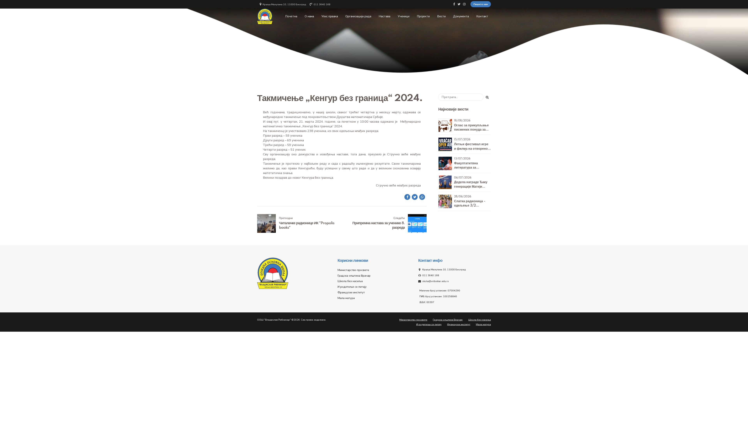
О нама (309, 16)
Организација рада (358, 16)
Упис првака (329, 16)
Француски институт (351, 292)
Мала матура (346, 298)
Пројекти (423, 16)
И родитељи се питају (352, 287)
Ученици (403, 16)
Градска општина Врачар (354, 276)
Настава (384, 16)
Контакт (482, 16)
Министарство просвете (353, 270)
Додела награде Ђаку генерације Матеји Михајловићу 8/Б (470, 186)
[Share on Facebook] (407, 197)
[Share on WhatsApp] (422, 197)
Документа (461, 16)
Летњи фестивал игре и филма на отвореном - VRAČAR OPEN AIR (472, 148)
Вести (441, 16)
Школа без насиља (350, 281)
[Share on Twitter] (415, 197)
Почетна (291, 16)
